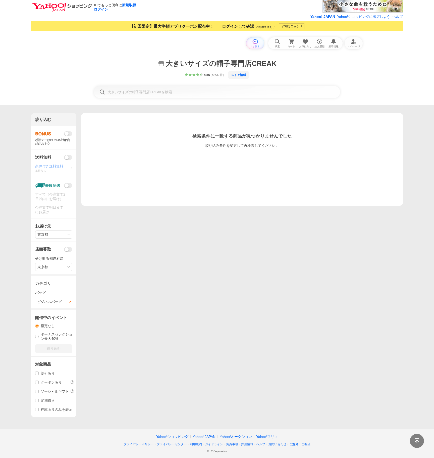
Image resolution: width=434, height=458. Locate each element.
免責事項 (232, 444)
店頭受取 (43, 249)
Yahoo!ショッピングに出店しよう (363, 17)
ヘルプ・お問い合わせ (271, 444)
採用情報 (247, 444)
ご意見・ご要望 (299, 444)
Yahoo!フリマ (267, 437)
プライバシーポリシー (139, 444)
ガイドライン (214, 444)
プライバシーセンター (172, 444)
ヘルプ (397, 17)
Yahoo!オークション (236, 437)
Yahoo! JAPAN (322, 17)
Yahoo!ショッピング (172, 437)
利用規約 (196, 444)
